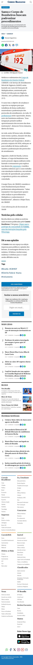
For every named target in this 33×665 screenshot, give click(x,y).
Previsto (19, 516)
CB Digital (4, 522)
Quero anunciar (21, 570)
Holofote (3, 506)
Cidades (3, 485)
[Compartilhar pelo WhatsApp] (25, 335)
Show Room (20, 552)
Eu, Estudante (23, 478)
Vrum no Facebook (6, 611)
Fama (2, 538)
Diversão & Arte (5, 497)
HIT (2, 561)
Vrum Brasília (20, 602)
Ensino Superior (21, 483)
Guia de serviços (21, 550)
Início (3, 33)
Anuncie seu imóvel (22, 540)
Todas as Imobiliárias (22, 562)
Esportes (3, 499)
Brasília (5, 269)
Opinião (3, 504)
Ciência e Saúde (5, 502)
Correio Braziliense (6, 479)
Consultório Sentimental (7, 540)
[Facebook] (6, 46)
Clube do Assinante (6, 527)
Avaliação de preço (6, 604)
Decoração (20, 554)
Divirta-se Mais (7, 551)
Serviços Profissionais (22, 584)
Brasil (2, 490)
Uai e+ (19, 626)
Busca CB (3, 525)
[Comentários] (16, 46)
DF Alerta (19, 594)
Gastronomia (4, 543)
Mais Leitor (4, 566)
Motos (3, 609)
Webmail (3, 547)
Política (3, 487)
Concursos (21, 510)
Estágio (19, 488)
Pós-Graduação (21, 504)
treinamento (7, 277)
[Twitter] (9, 46)
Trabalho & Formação (22, 485)
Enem (18, 490)
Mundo (3, 495)
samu (19, 273)
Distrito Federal (8, 273)
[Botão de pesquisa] (31, 2)
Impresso (5, 515)
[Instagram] (18, 650)
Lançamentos (20, 545)
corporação (16, 166)
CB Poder (19, 599)
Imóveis (19, 573)
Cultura (19, 495)
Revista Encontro (24, 605)
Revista (19, 610)
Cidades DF (10, 33)
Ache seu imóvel (21, 538)
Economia (3, 492)
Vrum (3, 591)
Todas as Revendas (6, 613)
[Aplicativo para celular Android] (23, 642)
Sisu (18, 500)
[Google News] (13, 46)
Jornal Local (20, 597)
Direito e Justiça (5, 520)
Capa (2, 483)
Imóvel (20, 535)
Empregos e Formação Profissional (23, 578)
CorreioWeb (6, 535)
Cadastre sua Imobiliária (23, 564)
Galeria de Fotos (21, 557)
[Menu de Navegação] (2, 2)
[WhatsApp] (2, 46)
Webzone (3, 545)
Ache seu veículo (5, 594)
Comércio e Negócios (22, 586)
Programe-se (4, 556)
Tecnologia (4, 509)
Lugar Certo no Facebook (23, 559)
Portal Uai (19, 624)
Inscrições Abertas (22, 520)
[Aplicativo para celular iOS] (23, 636)
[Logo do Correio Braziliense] (16, 2)
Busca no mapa (21, 543)
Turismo (3, 511)
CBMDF (13, 269)
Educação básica (21, 481)
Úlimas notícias (21, 547)
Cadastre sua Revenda (7, 616)
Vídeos (3, 606)
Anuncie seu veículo (6, 597)
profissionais (6, 116)
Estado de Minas (21, 622)
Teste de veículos (5, 602)
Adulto (19, 582)
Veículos (19, 575)
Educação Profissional (22, 502)
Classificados (22, 567)
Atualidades (20, 613)
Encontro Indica (21, 615)
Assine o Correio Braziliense (8, 530)
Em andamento (21, 518)
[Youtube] (22, 650)
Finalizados (20, 523)
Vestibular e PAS (21, 497)
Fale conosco (20, 507)
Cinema (3, 554)
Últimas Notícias (21, 492)
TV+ (2, 563)
